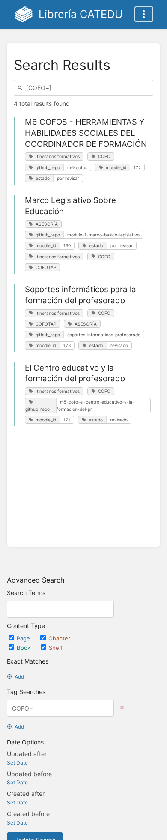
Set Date (17, 762)
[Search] (21, 87)
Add (19, 676)
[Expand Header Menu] (143, 14)
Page (24, 638)
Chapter (59, 638)
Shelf (56, 647)
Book (24, 647)
